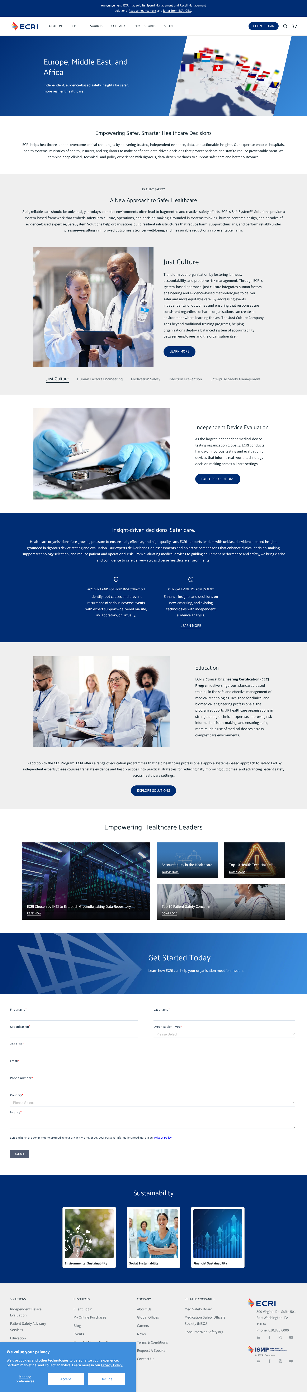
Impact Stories (144, 26)
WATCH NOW (170, 872)
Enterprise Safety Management (236, 379)
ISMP (75, 26)
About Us (144, 1309)
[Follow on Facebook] (269, 1337)
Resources (95, 26)
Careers (143, 1325)
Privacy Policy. (112, 1365)
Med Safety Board (198, 1309)
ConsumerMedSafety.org (204, 1332)
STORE (168, 26)
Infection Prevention (185, 379)
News (141, 1334)
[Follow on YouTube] (291, 1337)
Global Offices (148, 1317)
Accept (65, 1379)
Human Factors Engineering (100, 379)
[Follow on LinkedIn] (258, 1337)
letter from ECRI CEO (177, 10)
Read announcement (142, 10)
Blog (77, 1325)
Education (18, 1338)
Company (118, 26)
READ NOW (34, 913)
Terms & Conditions (152, 1342)
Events (79, 1334)
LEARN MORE (179, 351)
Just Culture (57, 379)
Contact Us (145, 1359)
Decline (106, 1379)
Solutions (55, 26)
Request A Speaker (152, 1350)
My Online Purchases (90, 1317)
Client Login (266, 27)
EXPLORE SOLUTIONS (217, 479)
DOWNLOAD (237, 872)
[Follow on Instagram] (280, 1337)
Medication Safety (145, 379)
